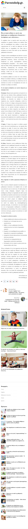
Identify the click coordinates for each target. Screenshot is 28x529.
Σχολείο (2, 400)
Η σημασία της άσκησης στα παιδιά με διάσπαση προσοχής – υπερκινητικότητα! (15, 473)
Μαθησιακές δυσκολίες (6, 395)
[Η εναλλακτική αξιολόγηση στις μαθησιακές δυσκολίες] (14, 360)
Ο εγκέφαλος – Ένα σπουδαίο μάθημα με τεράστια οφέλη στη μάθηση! (15, 422)
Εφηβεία (3, 392)
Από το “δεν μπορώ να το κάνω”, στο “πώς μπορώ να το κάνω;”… (15, 468)
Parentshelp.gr (14, 2)
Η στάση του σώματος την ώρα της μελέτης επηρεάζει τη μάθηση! (15, 416)
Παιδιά (2, 398)
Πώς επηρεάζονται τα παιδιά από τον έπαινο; (16, 427)
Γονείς (2, 389)
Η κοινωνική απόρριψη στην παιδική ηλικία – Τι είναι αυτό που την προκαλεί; (16, 510)
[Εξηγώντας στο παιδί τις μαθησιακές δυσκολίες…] (14, 319)
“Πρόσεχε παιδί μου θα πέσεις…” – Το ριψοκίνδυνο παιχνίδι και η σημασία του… (15, 440)
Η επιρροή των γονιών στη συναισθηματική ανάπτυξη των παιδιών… (15, 516)
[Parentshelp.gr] (3, 3)
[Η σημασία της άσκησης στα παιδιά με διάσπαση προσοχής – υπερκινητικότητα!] (14, 339)
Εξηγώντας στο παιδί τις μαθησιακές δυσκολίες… (13, 328)
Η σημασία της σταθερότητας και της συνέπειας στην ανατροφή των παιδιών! (14, 506)
